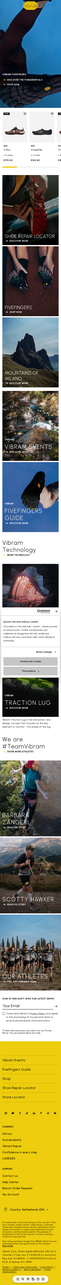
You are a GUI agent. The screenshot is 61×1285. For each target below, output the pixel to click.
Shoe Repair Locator (19, 1088)
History (7, 1133)
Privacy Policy (37, 1013)
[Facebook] (20, 1113)
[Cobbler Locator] (33, 1279)
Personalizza (29, 671)
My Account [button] (10, 1194)
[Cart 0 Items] (38, 1279)
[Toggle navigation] (18, 1279)
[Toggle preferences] (43, 1279)
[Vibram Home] (30, 5)
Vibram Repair (12, 1146)
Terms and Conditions (25, 1267)
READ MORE (7, 1246)
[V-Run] (14, 126)
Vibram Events (13, 1060)
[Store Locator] (28, 1279)
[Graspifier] (42, 126)
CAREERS (8, 1158)
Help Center (10, 1182)
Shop (6, 1079)
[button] (26, 1209)
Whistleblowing (32, 1269)
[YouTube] (13, 1113)
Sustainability (11, 1140)
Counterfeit (47, 1267)
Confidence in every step (19, 1152)
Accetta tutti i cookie (30, 661)
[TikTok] (27, 1113)
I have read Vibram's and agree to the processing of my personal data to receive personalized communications (32, 1017)
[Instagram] (6, 1113)
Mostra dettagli (44, 652)
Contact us (10, 1176)
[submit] (56, 1006)
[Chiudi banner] (57, 611)
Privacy (6, 1267)
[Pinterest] (41, 1113)
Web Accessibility (11, 1269)
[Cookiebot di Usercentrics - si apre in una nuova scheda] (37, 611)
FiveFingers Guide (17, 1069)
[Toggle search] (23, 1279)
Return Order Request (17, 1188)
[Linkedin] (34, 1113)
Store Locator (13, 1097)
